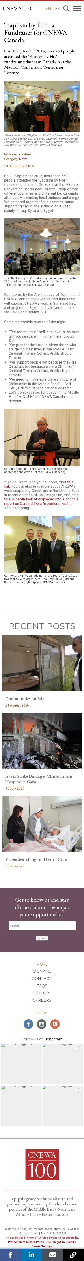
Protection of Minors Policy (26, 1242)
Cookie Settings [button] (42, 1246)
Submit (42, 938)
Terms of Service (37, 1237)
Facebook (10, 1255)
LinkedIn (31, 1255)
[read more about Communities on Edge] (42, 663)
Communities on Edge (25, 698)
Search (66, 8)
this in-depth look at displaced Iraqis (34, 499)
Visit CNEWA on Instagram (42, 1024)
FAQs (42, 986)
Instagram (54, 1039)
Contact (42, 978)
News (23, 159)
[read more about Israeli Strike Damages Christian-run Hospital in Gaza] (42, 741)
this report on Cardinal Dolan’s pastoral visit (41, 501)
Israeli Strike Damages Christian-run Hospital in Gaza (38, 779)
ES (57, 8)
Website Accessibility (64, 1237)
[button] (21, 1064)
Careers (42, 1000)
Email (52, 1255)
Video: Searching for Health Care (36, 859)
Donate (42, 971)
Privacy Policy (14, 1237)
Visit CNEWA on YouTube (55, 1024)
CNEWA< (17, 8)
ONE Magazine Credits (61, 1242)
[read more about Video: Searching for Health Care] (42, 824)
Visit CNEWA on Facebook (28, 1024)
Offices (41, 993)
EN (48, 8)
